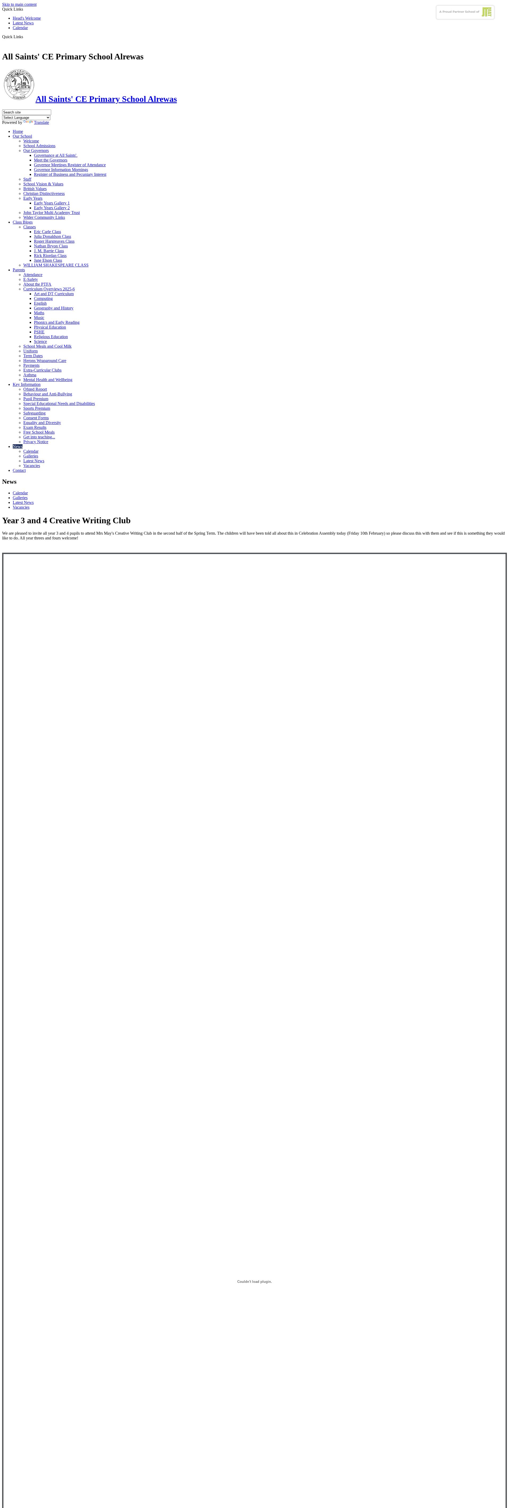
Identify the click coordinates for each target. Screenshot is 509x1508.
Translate (41, 122)
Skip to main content (19, 4)
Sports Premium (36, 408)
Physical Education (50, 327)
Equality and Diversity (42, 422)
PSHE (39, 332)
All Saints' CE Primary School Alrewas (106, 99)
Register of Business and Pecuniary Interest (70, 174)
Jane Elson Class (48, 260)
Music (39, 317)
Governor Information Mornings (61, 169)
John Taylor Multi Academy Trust (51, 212)
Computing (43, 298)
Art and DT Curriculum (54, 293)
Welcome (31, 141)
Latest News (23, 23)
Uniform (30, 351)
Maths (39, 313)
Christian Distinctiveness (44, 193)
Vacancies (31, 465)
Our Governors (36, 150)
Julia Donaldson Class (52, 236)
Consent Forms (36, 418)
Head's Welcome (27, 18)
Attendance (32, 274)
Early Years (32, 198)
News (18, 446)
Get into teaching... (39, 437)
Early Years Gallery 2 (52, 208)
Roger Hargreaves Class (54, 241)
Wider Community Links (44, 217)
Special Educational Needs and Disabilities (59, 403)
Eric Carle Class (47, 231)
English (40, 303)
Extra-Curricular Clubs (42, 370)
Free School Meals (39, 432)
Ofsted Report (35, 389)
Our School (22, 136)
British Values (35, 188)
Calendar (20, 27)
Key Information (27, 384)
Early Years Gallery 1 (52, 203)
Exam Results (34, 427)
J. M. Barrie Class (49, 251)
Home (18, 131)
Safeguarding (34, 413)
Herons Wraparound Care (44, 360)
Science (40, 341)
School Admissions (39, 145)
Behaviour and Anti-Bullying (47, 394)
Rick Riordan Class (50, 255)
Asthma (29, 375)
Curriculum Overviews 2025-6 (49, 289)
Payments (31, 365)
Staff (27, 179)
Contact (19, 470)
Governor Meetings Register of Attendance (70, 165)
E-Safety (30, 279)
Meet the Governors (50, 160)
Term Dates (33, 356)
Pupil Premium (35, 398)
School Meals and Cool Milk (47, 346)
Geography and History (53, 308)
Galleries (30, 456)
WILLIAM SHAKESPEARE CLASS (56, 265)
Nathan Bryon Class (51, 246)
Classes (29, 227)
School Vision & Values (43, 184)
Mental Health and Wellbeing (47, 379)
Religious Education (51, 336)
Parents (19, 270)
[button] (25, 36)
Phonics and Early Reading (57, 322)
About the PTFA (37, 284)
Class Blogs (23, 222)
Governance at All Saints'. (55, 155)
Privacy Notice (35, 441)
